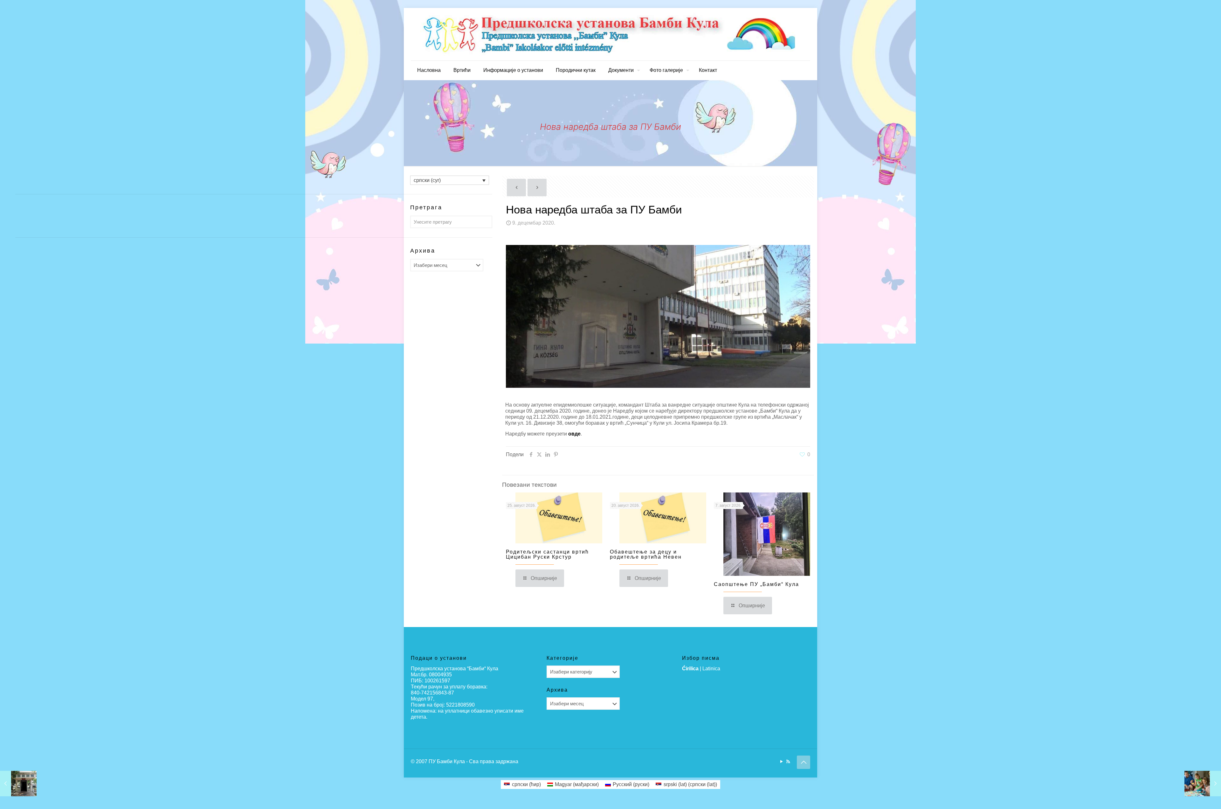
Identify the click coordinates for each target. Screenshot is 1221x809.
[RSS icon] (788, 761)
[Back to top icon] (803, 762)
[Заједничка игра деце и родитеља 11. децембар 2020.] (1202, 783)
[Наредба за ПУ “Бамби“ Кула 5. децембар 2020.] (18, 783)
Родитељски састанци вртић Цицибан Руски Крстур (547, 554)
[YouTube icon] (781, 761)
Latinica (711, 668)
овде (574, 433)
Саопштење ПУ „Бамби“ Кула (756, 584)
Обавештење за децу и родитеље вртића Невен (646, 554)
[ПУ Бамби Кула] (610, 34)
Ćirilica (690, 668)
